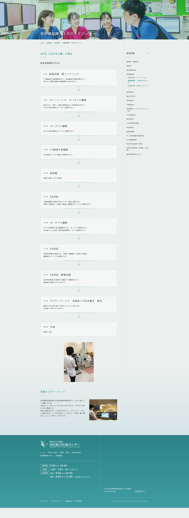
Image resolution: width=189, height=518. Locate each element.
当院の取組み (76, 452)
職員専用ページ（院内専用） (74, 501)
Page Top (180, 432)
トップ (42, 452)
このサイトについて (57, 501)
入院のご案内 (52, 452)
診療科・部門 (64, 452)
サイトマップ (44, 501)
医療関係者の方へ (46, 456)
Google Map (139, 491)
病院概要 (59, 456)
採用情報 (44, 28)
